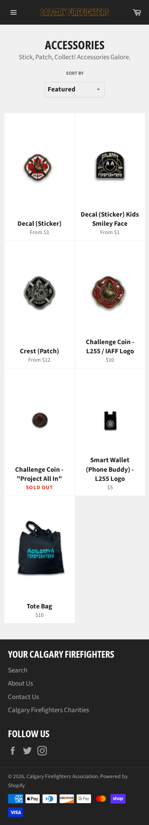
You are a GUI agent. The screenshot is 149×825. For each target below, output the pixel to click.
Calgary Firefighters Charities (48, 710)
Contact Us (23, 697)
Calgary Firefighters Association (62, 776)
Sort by (74, 73)
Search (17, 670)
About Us (20, 683)
